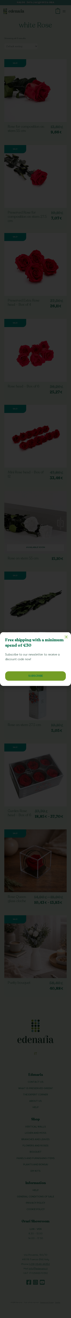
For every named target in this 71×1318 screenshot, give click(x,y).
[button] (66, 637)
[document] (35, 659)
